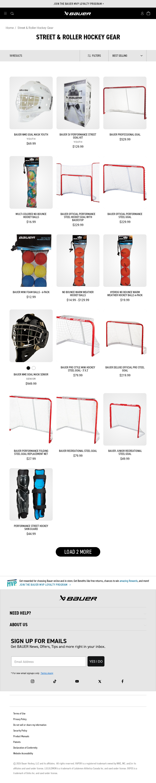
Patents (17, 742)
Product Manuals (21, 736)
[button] (5, 13)
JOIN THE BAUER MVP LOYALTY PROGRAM (43, 585)
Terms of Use (19, 713)
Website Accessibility (23, 753)
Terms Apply (47, 673)
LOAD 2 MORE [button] (78, 552)
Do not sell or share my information (29, 725)
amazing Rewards (129, 581)
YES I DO (96, 661)
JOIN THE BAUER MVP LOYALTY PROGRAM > (79, 4)
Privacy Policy (19, 719)
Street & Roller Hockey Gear (35, 28)
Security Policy (20, 730)
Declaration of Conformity (25, 748)
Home (10, 28)
